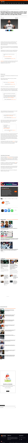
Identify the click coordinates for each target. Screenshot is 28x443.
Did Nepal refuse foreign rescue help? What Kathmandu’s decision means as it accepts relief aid (15, 282)
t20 (14, 198)
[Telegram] (9, 30)
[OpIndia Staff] (3, 203)
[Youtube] (27, 0)
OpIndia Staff (7, 201)
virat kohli (16, 198)
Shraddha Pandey (2, 268)
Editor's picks (4, 10)
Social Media (12, 198)
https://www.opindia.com (7, 202)
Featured (1, 263)
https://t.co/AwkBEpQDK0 (11, 82)
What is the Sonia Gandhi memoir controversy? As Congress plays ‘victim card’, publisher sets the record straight (15, 277)
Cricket (4, 9)
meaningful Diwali (10, 157)
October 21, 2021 (13, 58)
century (14, 141)
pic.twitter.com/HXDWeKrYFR (8, 56)
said (15, 162)
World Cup (2, 199)
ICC (7, 198)
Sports (2, 9)
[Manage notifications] (1, 441)
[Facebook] (23, 0)
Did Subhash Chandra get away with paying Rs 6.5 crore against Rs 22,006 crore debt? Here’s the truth (10, 345)
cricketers (5, 198)
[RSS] (25, 0)
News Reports (7, 10)
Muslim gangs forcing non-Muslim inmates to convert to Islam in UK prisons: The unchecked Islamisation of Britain (4, 266)
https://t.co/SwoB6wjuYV (6, 128)
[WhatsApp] (26, 0)
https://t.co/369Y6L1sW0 (10, 115)
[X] (7, 30)
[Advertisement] (9, 149)
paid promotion (9, 198)
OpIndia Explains (11, 263)
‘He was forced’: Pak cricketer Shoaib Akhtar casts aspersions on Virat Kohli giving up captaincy (9, 228)
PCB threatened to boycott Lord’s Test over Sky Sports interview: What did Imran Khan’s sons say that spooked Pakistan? (10, 351)
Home (1, 9)
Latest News (2, 308)
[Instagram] (24, 0)
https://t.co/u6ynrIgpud (11, 97)
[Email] (11, 30)
